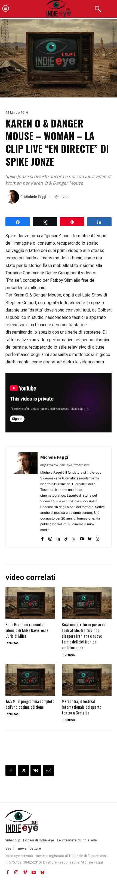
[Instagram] (50, 538)
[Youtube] (82, 538)
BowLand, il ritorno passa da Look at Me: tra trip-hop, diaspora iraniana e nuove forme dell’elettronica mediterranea (84, 635)
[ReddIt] (48, 770)
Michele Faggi (35, 197)
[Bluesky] (90, 538)
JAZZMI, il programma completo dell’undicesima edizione (29, 704)
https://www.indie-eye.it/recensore (65, 465)
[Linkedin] (58, 538)
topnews (13, 643)
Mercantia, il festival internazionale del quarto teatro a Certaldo (81, 707)
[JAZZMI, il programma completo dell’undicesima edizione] (30, 680)
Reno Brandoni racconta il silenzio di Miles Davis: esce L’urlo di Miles (26, 630)
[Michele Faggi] (12, 197)
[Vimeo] (25, 872)
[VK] (35, 770)
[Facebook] (42, 538)
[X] (74, 538)
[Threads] (98, 538)
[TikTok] (66, 538)
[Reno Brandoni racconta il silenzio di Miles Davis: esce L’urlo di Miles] (30, 603)
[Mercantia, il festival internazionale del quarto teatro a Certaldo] (87, 680)
